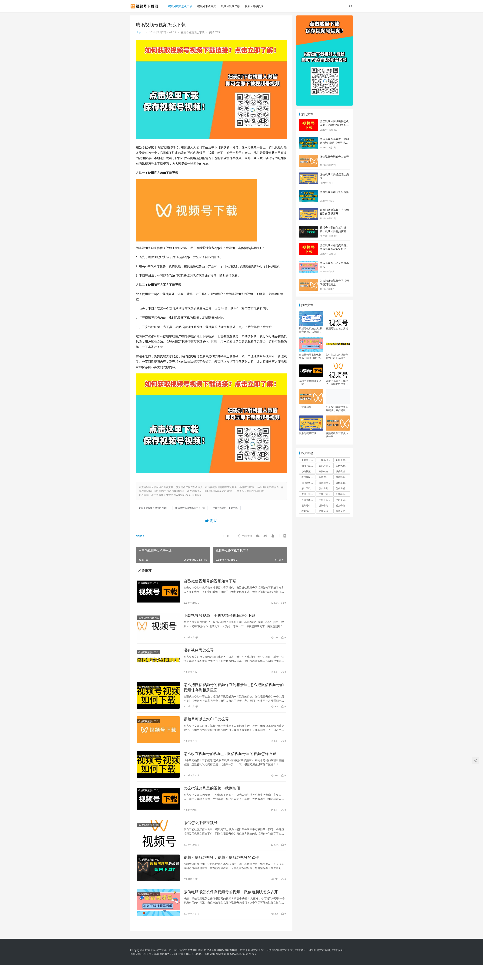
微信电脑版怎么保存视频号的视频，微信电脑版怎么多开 (231, 891)
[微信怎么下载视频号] (158, 833)
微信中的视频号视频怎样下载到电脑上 (326, 471)
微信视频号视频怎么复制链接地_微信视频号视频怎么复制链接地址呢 (334, 142)
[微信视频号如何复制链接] (308, 192)
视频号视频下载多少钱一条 (337, 435)
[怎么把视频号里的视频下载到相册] (158, 798)
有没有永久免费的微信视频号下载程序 (308, 499)
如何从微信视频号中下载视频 (326, 465)
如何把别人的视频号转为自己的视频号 (337, 356)
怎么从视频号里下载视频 (326, 488)
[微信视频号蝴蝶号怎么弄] (308, 157)
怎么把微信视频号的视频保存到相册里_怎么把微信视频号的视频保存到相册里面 (234, 687)
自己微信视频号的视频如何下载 (210, 580)
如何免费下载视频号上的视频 (343, 465)
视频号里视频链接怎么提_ (310, 382)
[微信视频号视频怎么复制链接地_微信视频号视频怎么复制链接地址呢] (308, 139)
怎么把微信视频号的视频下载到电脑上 (334, 282)
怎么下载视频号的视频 (308, 488)
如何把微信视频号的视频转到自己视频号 (334, 211)
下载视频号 (305, 407)
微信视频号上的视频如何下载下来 (308, 476)
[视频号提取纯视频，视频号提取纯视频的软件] (158, 868)
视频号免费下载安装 (326, 505)
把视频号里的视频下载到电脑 (343, 493)
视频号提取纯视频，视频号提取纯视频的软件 (221, 857)
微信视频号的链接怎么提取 (334, 176)
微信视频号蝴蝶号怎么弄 (334, 156)
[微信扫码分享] (257, 535)
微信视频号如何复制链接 (334, 192)
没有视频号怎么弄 (199, 650)
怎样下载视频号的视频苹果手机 (326, 493)
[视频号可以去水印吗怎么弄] (158, 729)
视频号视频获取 (307, 433)
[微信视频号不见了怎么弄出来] (308, 263)
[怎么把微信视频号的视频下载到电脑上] (308, 281)
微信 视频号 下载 (326, 476)
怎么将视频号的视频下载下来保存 (343, 488)
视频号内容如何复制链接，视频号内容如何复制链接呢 (334, 231)
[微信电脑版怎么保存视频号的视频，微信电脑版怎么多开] (158, 902)
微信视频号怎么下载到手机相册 (326, 482)
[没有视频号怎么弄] (158, 660)
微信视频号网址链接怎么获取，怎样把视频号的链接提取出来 (334, 124)
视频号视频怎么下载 (180, 6)
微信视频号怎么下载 (308, 482)
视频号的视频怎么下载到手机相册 (308, 511)
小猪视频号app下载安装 (308, 471)
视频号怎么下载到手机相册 (343, 505)
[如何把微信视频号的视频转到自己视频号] (308, 210)
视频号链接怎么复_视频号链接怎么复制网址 (310, 330)
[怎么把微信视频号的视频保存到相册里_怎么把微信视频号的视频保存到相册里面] (158, 695)
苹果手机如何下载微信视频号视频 (343, 499)
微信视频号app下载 (343, 471)
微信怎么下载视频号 (201, 822)
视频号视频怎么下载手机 (225, 507)
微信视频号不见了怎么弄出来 (334, 264)
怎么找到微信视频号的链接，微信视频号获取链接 (337, 408)
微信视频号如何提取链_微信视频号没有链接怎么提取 (334, 248)
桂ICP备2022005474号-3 (242, 954)
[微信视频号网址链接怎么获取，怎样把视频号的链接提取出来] (308, 121)
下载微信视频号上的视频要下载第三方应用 (308, 459)
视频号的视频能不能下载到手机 (326, 511)
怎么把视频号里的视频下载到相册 (212, 788)
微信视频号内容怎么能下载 (343, 476)
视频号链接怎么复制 (337, 328)
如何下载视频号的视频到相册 (343, 459)
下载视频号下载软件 (326, 459)
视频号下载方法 (206, 6)
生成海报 (246, 536)
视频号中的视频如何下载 (308, 505)
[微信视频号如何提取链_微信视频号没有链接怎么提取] (308, 245)
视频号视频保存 (230, 6)
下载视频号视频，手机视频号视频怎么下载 (219, 615)
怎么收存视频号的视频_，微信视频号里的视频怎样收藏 (230, 753)
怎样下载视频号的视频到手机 (308, 493)
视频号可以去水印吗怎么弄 (206, 719)
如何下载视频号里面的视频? (153, 507)
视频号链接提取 (254, 6)
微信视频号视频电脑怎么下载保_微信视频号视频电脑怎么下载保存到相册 (310, 356)
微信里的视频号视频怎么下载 (190, 507)
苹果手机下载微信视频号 (326, 499)
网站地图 (220, 954)
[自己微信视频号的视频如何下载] (158, 591)
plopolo (140, 32)
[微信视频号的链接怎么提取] (308, 174)
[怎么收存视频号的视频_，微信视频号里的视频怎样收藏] (158, 764)
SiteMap (210, 954)
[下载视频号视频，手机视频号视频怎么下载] (158, 626)
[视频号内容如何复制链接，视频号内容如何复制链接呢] (308, 228)
